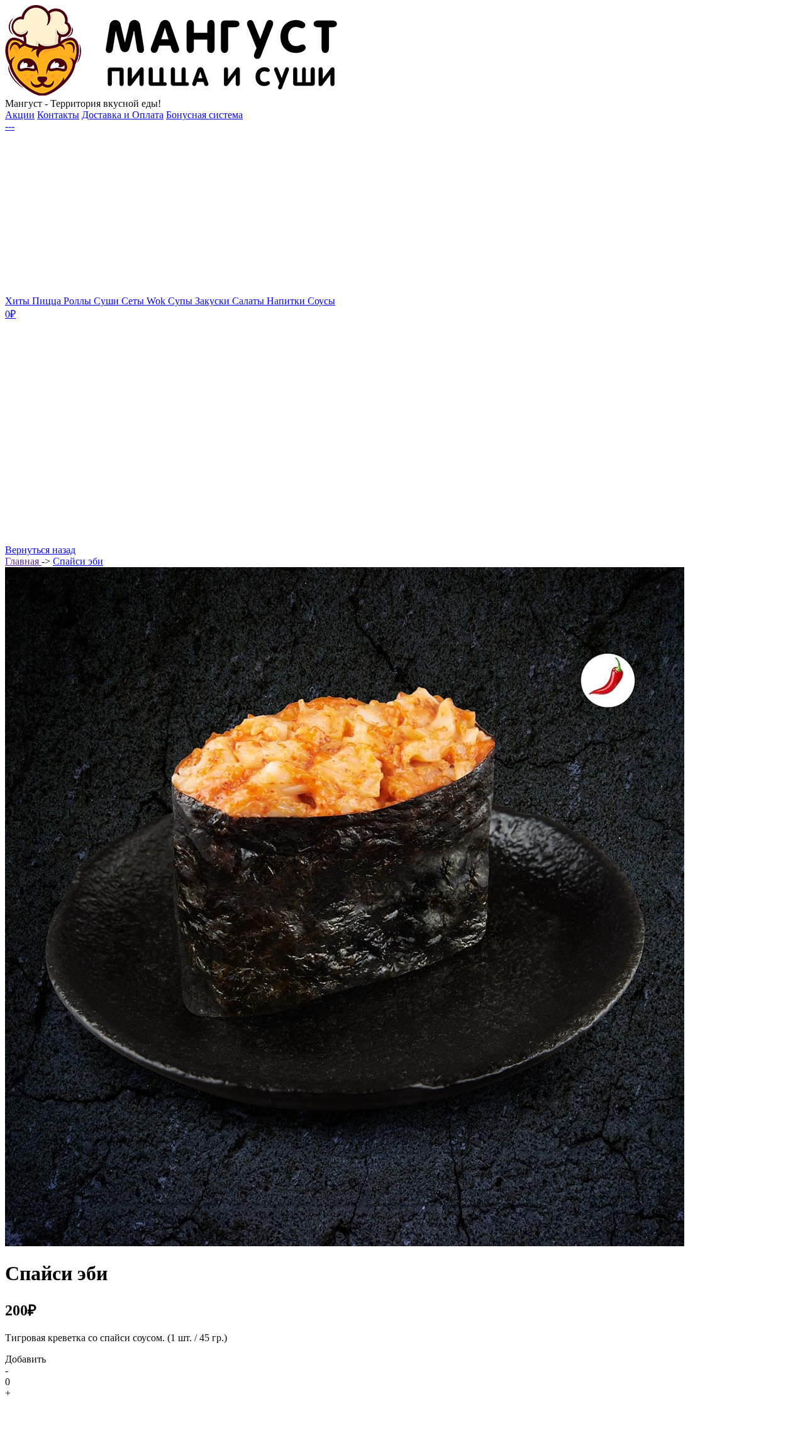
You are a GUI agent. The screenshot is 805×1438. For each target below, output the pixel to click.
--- (9, 126)
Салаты (249, 301)
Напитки (287, 301)
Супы (181, 301)
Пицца (48, 301)
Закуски (213, 301)
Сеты (134, 301)
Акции (20, 114)
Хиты (18, 301)
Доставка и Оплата (123, 114)
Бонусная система (204, 114)
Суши (107, 301)
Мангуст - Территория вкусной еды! (83, 103)
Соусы (321, 301)
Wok (157, 301)
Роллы (79, 301)
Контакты (58, 114)
